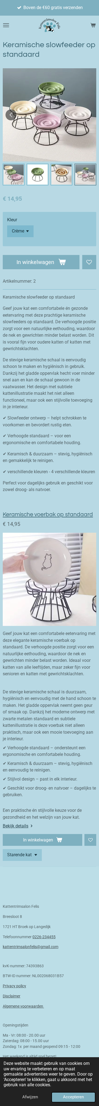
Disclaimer (11, 996)
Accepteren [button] (73, 1096)
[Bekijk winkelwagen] (93, 25)
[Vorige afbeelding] (11, 114)
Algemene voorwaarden (23, 1006)
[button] (13, 174)
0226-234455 (44, 937)
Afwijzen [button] (30, 1096)
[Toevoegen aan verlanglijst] (89, 262)
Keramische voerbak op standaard (48, 514)
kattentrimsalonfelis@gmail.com (30, 947)
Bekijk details (15, 826)
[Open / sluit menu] (6, 25)
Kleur (12, 219)
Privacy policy (14, 986)
